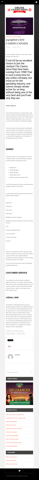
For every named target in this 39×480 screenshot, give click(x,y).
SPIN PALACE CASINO (11, 432)
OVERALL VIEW (21, 333)
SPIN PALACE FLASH (11, 425)
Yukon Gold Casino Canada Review (15, 414)
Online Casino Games (13, 37)
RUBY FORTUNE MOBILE (12, 435)
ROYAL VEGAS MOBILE (11, 446)
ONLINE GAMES (11, 333)
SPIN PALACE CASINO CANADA (14, 428)
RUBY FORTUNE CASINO (12, 439)
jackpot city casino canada (15, 331)
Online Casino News (11, 460)
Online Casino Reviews (12, 464)
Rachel (8, 47)
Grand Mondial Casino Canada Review (16, 418)
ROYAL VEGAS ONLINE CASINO (14, 442)
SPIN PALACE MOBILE (11, 421)
